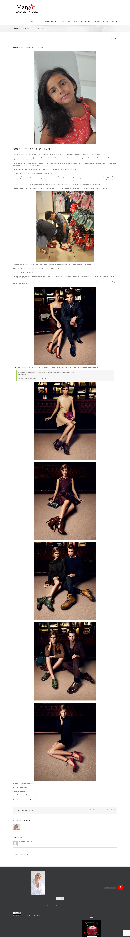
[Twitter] (90, 809)
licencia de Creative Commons (34, 915)
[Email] (114, 809)
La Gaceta (41, 378)
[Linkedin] (94, 809)
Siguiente (113, 39)
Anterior (107, 39)
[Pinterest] (107, 809)
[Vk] (111, 809)
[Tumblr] (101, 809)
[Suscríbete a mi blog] (121, 887)
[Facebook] (87, 809)
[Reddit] (97, 809)
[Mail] (62, 898)
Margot (16, 799)
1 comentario (37, 799)
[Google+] (104, 809)
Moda (31, 799)
